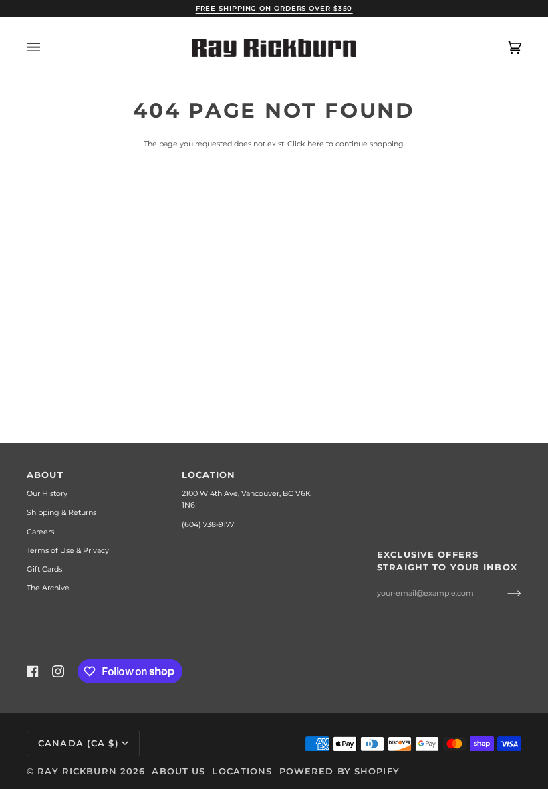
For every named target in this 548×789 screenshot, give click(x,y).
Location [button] (209, 475)
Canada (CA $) (78, 743)
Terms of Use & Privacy (68, 550)
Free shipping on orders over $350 (274, 8)
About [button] (45, 475)
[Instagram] (58, 671)
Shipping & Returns (61, 512)
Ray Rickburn (77, 771)
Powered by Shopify (339, 771)
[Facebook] (33, 671)
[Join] (503, 593)
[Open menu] (47, 47)
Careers (40, 531)
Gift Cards (44, 569)
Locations (242, 771)
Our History (47, 493)
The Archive (48, 587)
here (315, 143)
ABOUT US (178, 771)
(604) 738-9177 (208, 524)
